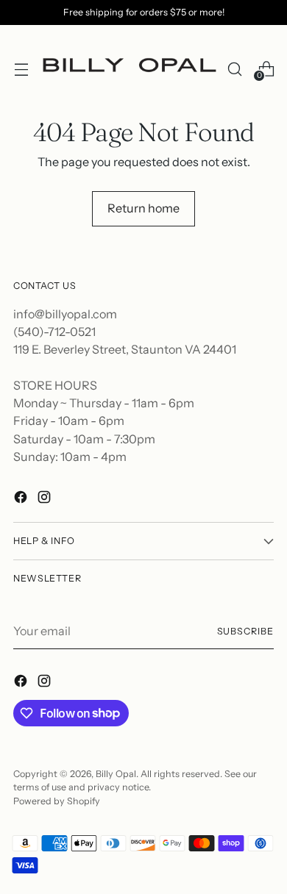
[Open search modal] (234, 69)
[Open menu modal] (21, 69)
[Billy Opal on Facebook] (22, 499)
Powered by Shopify (56, 801)
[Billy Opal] (128, 69)
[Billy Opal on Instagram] (45, 499)
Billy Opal (116, 773)
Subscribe (245, 631)
